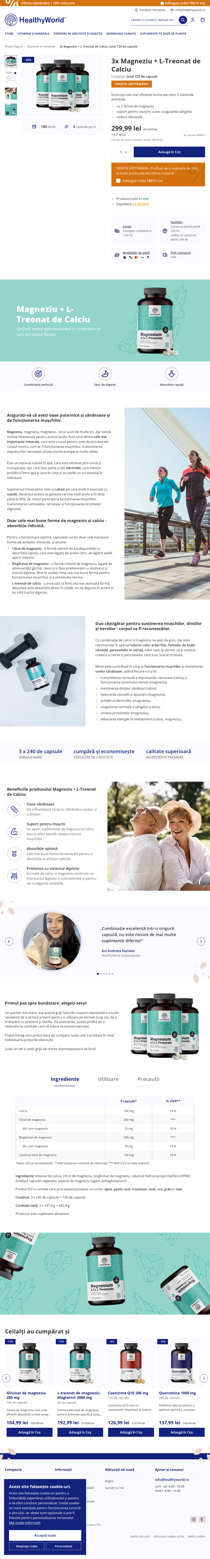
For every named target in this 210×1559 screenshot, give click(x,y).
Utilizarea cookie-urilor (168, 1536)
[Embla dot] (98, 974)
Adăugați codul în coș (185, 3)
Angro (109, 1481)
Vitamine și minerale (41, 46)
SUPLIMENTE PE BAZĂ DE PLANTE (163, 33)
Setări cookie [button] (196, 1536)
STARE (9, 33)
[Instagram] (193, 1519)
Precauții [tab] (149, 1079)
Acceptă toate (45, 1535)
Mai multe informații (24, 1522)
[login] (192, 19)
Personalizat (63, 1546)
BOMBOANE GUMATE (121, 33)
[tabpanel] (105, 1151)
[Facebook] (202, 1519)
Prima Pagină (14, 46)
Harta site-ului (140, 1536)
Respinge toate (26, 1546)
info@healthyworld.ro (190, 10)
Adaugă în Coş (169, 152)
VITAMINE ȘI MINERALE (34, 33)
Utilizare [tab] (108, 1079)
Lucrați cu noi (114, 1488)
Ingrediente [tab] (65, 1079)
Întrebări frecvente (152, 10)
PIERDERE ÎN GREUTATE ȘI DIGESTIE (78, 33)
